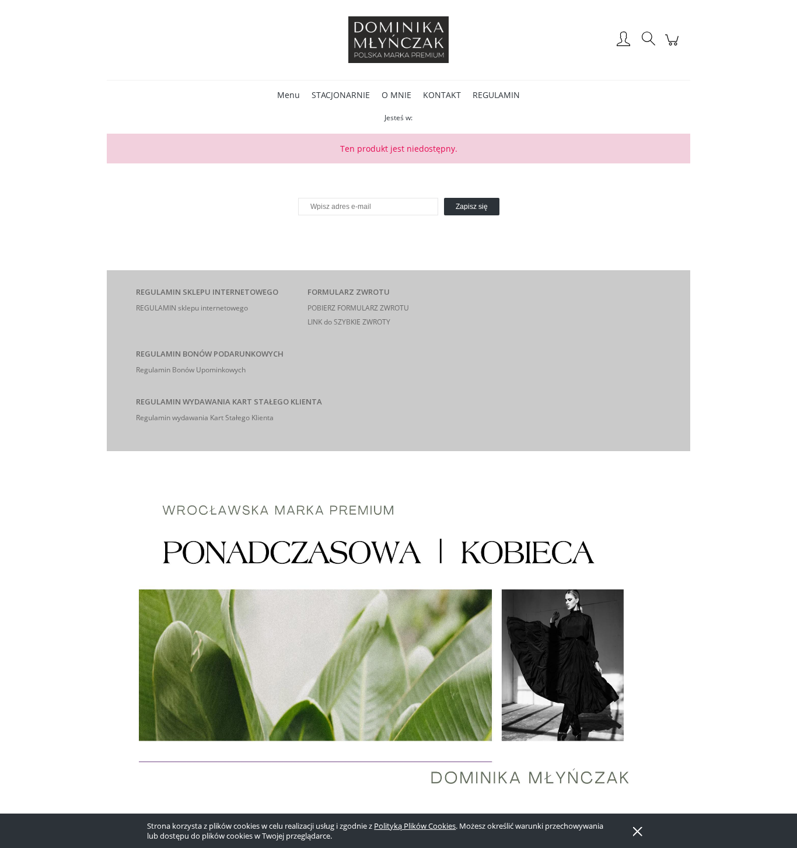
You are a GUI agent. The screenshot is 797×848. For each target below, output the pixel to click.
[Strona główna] (398, 39)
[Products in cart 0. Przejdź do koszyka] (673, 45)
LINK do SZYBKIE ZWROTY (348, 322)
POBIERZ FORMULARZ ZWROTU (358, 308)
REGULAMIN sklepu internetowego (192, 308)
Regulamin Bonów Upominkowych (191, 370)
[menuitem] (288, 95)
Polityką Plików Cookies (415, 826)
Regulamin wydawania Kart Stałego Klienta (205, 418)
